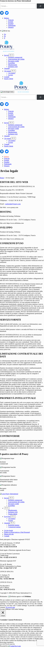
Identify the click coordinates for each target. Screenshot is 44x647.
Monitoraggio (12, 65)
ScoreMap (11, 63)
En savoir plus (10, 607)
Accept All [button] (3, 609)
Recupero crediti (13, 61)
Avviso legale (8, 530)
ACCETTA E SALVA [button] (7, 644)
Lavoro (10, 75)
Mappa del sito (9, 534)
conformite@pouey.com (13, 204)
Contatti (6, 77)
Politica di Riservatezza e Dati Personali (17, 532)
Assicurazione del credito (16, 59)
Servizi (6, 55)
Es (5, 36)
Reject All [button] (10, 609)
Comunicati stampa (14, 527)
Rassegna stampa (13, 525)
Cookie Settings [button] (18, 609)
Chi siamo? (11, 73)
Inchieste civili (12, 66)
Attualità (7, 68)
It (4, 38)
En (5, 34)
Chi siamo (7, 71)
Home (2, 178)
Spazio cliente (8, 79)
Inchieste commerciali (15, 57)
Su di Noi (7, 516)
